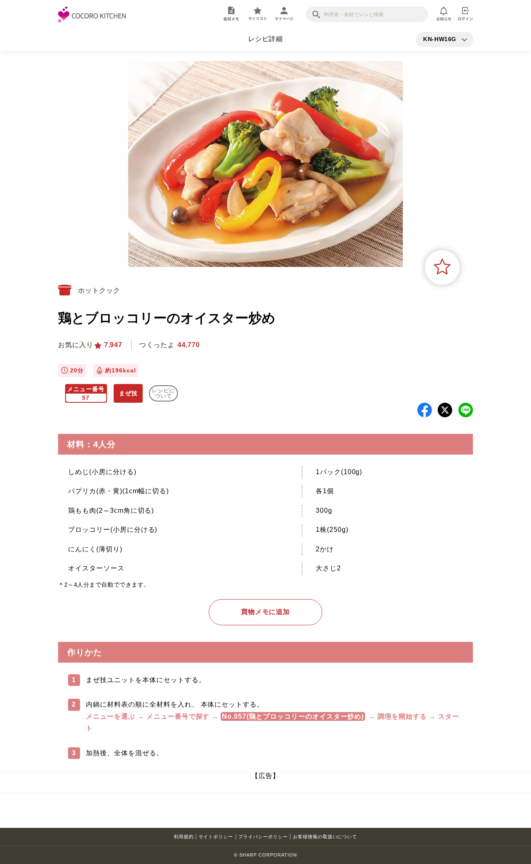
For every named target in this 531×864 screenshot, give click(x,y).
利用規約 (184, 836)
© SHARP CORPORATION (265, 854)
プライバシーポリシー (263, 836)
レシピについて (163, 393)
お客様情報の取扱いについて (325, 836)
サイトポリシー (216, 836)
